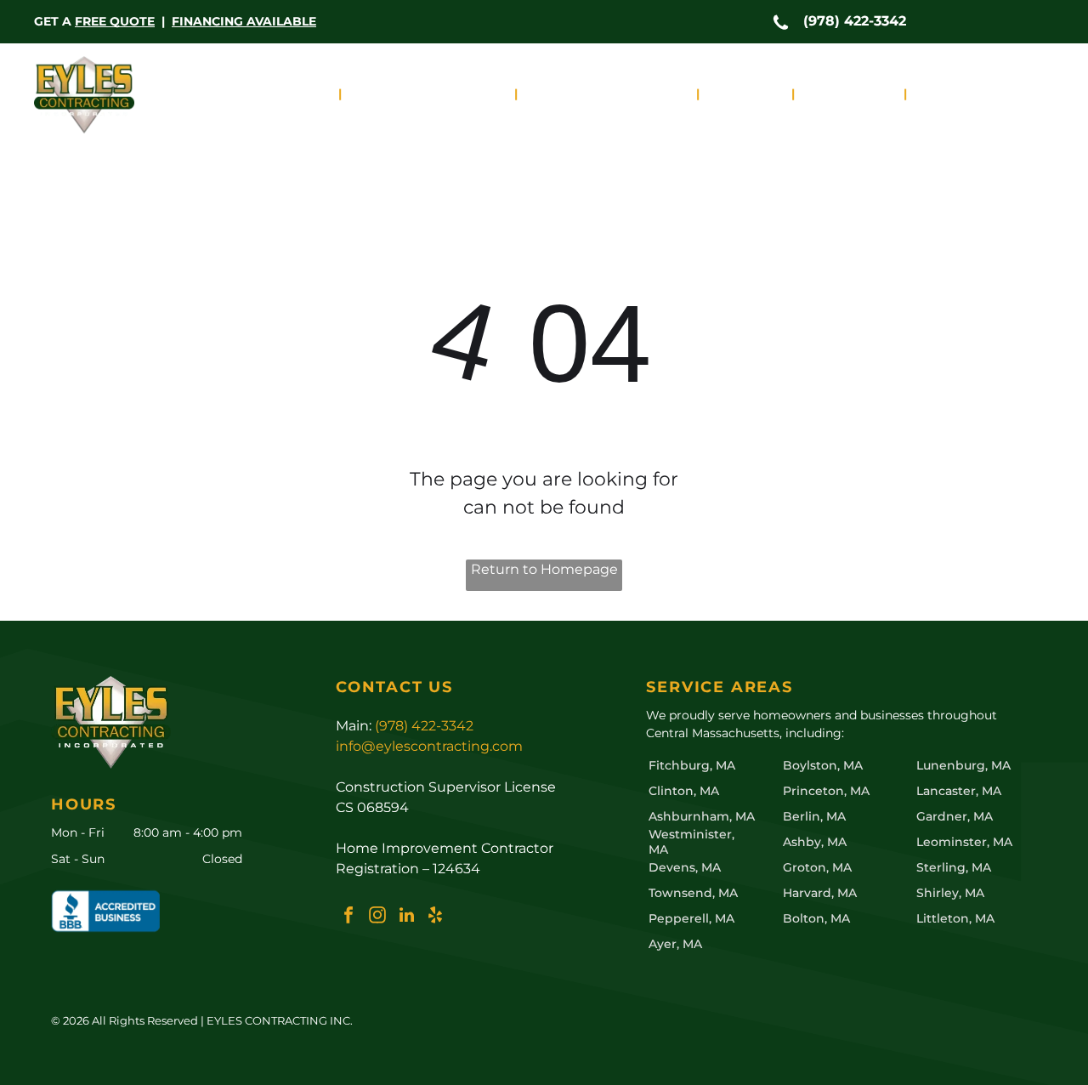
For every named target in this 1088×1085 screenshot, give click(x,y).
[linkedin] (406, 917)
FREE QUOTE (115, 21)
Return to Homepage (544, 569)
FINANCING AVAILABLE (244, 21)
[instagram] (377, 917)
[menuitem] (288, 94)
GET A (52, 21)
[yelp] (435, 917)
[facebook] (348, 917)
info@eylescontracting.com (429, 746)
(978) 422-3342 (854, 21)
